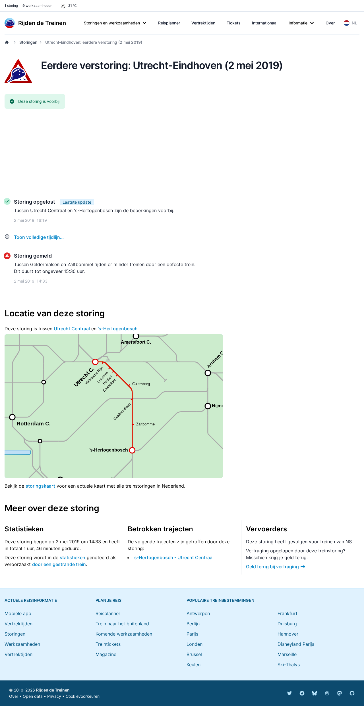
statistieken (72, 557)
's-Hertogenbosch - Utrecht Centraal (173, 557)
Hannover (288, 634)
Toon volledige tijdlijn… (39, 237)
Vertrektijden (203, 22)
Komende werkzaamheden (124, 634)
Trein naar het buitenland (122, 623)
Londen (194, 644)
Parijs (192, 634)
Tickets (234, 22)
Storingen (28, 42)
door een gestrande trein (59, 564)
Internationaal (264, 22)
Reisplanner (169, 22)
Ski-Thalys (289, 664)
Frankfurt (287, 613)
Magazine (106, 654)
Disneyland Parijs (296, 644)
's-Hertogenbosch (118, 328)
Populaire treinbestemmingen (220, 600)
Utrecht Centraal (72, 328)
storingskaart (40, 486)
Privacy (54, 696)
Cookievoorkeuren (83, 696)
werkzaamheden (37, 5)
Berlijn (193, 623)
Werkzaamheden (22, 644)
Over (330, 22)
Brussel (194, 654)
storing (11, 5)
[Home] (8, 42)
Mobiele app (18, 613)
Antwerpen (198, 613)
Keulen (193, 664)
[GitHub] (352, 693)
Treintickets (108, 644)
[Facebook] (302, 693)
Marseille (287, 654)
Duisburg (287, 623)
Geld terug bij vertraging (272, 566)
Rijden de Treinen (53, 690)
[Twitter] (289, 693)
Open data (33, 696)
